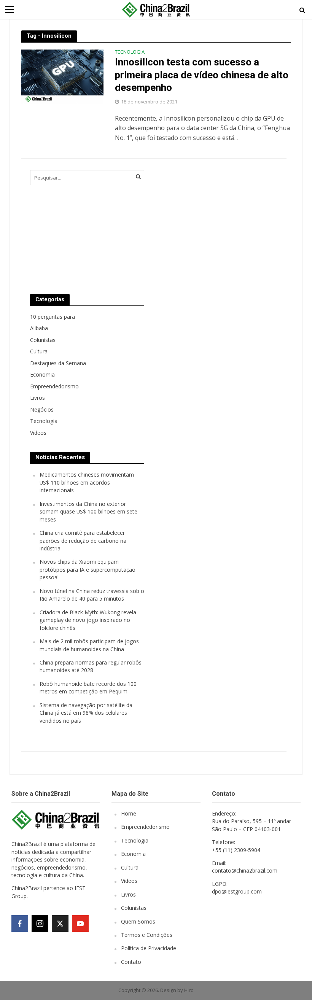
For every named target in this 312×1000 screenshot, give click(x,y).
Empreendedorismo (145, 826)
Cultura (129, 867)
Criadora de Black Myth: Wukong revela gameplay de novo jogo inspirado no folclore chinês (88, 620)
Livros (128, 894)
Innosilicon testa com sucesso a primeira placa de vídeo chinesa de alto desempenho (201, 74)
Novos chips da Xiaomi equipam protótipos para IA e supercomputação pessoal (87, 569)
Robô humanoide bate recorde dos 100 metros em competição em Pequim (88, 687)
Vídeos (129, 880)
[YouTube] (80, 923)
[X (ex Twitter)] (60, 923)
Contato (131, 961)
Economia (133, 853)
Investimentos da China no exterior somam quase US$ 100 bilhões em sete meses (88, 511)
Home (128, 813)
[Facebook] (19, 923)
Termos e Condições (146, 934)
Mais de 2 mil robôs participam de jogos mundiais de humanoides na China (89, 645)
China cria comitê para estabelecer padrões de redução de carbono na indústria (83, 540)
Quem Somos (138, 921)
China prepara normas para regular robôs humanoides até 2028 (91, 666)
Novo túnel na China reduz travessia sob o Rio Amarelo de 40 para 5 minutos (92, 594)
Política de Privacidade (148, 948)
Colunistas (133, 907)
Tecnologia (130, 52)
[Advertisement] (213, 224)
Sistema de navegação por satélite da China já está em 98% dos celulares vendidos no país (86, 712)
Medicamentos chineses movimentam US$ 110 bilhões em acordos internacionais (87, 482)
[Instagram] (40, 923)
